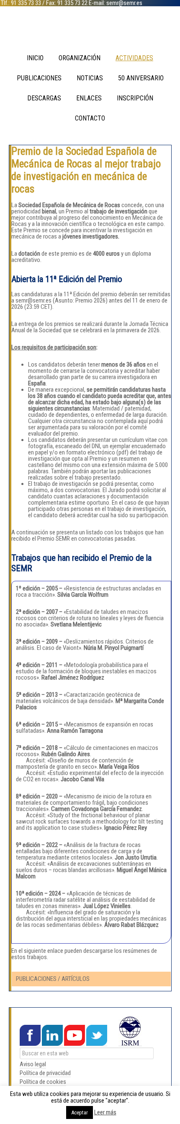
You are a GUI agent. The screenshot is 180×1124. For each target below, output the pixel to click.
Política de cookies (43, 1082)
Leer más (105, 1112)
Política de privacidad (45, 1073)
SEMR (90, 29)
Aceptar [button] (79, 1112)
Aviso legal (33, 1064)
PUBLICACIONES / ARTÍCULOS (53, 979)
